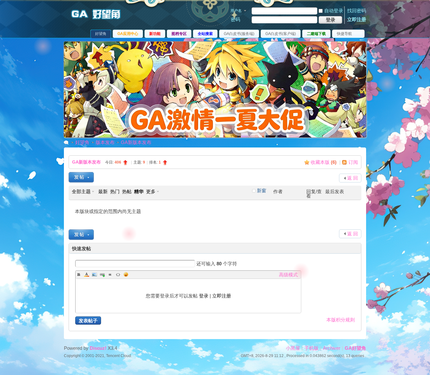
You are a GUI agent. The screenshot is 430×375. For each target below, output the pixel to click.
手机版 (311, 348)
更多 (151, 191)
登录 (203, 295)
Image (94, 274)
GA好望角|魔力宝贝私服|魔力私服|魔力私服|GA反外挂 (66, 142)
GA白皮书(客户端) (280, 34)
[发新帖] (81, 177)
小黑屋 (293, 348)
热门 (115, 191)
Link (102, 274)
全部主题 (81, 191)
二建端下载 (316, 34)
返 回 (352, 178)
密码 (235, 19)
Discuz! (98, 348)
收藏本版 (324, 162)
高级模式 (288, 274)
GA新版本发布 (136, 142)
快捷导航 (344, 34)
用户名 (236, 11)
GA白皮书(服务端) (239, 34)
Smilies (126, 274)
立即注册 (356, 19)
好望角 (100, 34)
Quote (110, 274)
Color (86, 274)
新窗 (261, 190)
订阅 (353, 162)
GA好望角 (355, 348)
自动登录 (333, 10)
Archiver (331, 348)
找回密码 (356, 10)
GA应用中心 (127, 34)
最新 (103, 191)
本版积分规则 (340, 319)
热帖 (127, 191)
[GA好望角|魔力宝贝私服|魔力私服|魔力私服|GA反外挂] (98, 20)
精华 (139, 191)
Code (118, 274)
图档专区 (179, 34)
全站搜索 (205, 34)
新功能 (155, 34)
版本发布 (105, 142)
